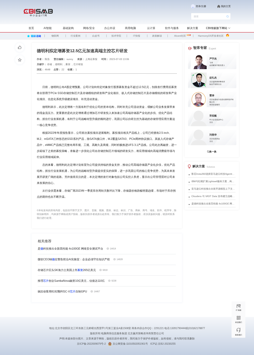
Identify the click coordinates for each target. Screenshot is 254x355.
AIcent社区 (180, 35)
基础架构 (68, 28)
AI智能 (48, 28)
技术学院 (116, 35)
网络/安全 (89, 28)
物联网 (55, 35)
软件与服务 (172, 28)
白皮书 (96, 35)
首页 (31, 28)
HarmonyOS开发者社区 (211, 35)
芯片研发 (78, 64)
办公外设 (109, 28)
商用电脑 (130, 28)
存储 (49, 64)
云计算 (151, 28)
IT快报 (136, 35)
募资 (67, 64)
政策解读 (157, 35)
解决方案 (192, 28)
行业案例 (75, 35)
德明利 (58, 64)
